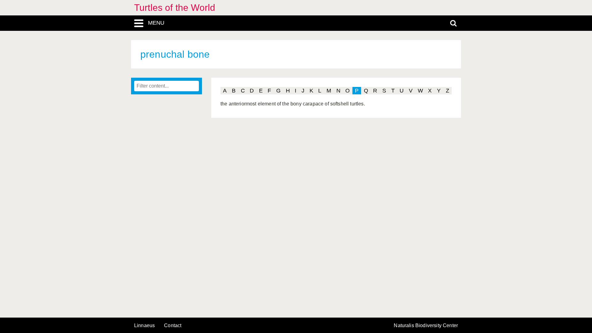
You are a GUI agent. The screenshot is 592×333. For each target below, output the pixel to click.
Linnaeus (144, 325)
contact (172, 325)
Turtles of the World (174, 7)
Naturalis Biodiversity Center (426, 325)
